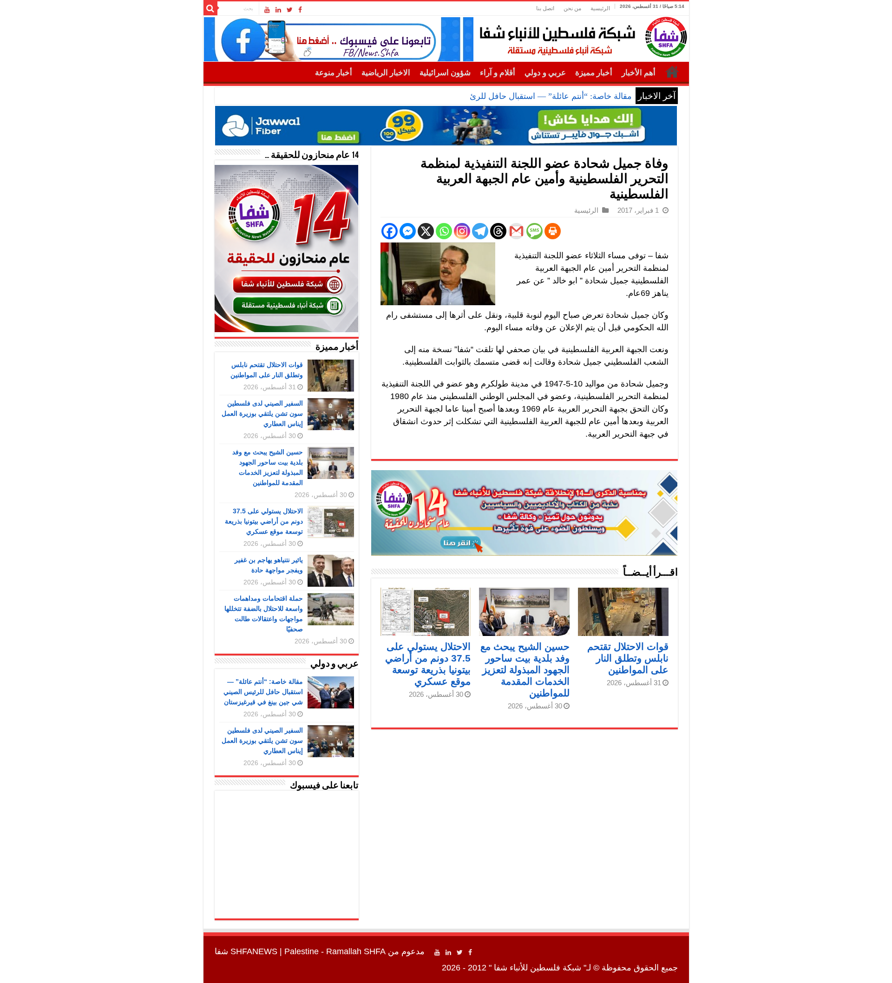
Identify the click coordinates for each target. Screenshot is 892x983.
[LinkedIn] (278, 9)
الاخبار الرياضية (385, 72)
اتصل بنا (545, 8)
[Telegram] (480, 231)
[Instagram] (462, 231)
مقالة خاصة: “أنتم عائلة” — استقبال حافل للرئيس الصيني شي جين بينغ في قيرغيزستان (263, 692)
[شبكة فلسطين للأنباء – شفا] (581, 35)
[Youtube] (267, 9)
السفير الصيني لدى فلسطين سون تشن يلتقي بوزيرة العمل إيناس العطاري (262, 413)
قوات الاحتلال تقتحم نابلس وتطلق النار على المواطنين (628, 658)
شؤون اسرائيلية (445, 72)
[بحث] (210, 8)
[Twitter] (290, 9)
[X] (426, 231)
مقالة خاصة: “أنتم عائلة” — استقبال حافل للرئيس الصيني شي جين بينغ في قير (496, 96)
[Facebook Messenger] (408, 231)
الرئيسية (600, 8)
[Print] (552, 231)
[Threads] (498, 231)
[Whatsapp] (444, 231)
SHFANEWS (253, 951)
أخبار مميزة (593, 72)
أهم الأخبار (639, 72)
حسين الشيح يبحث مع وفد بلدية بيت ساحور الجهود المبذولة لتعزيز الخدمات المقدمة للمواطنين (525, 669)
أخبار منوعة (333, 72)
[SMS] (534, 231)
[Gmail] (516, 231)
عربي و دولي (545, 72)
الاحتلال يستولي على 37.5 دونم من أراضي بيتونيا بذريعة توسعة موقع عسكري (264, 521)
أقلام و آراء (497, 72)
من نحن (572, 8)
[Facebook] (300, 9)
